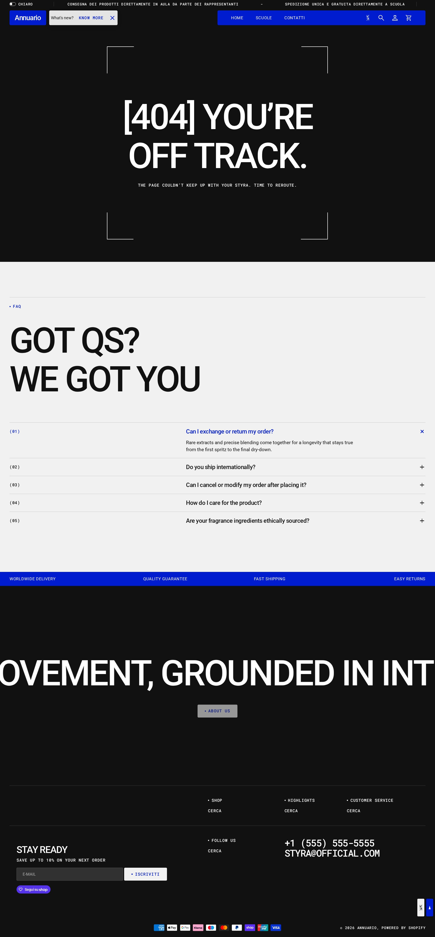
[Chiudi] (268, 412)
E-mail (176, 460)
